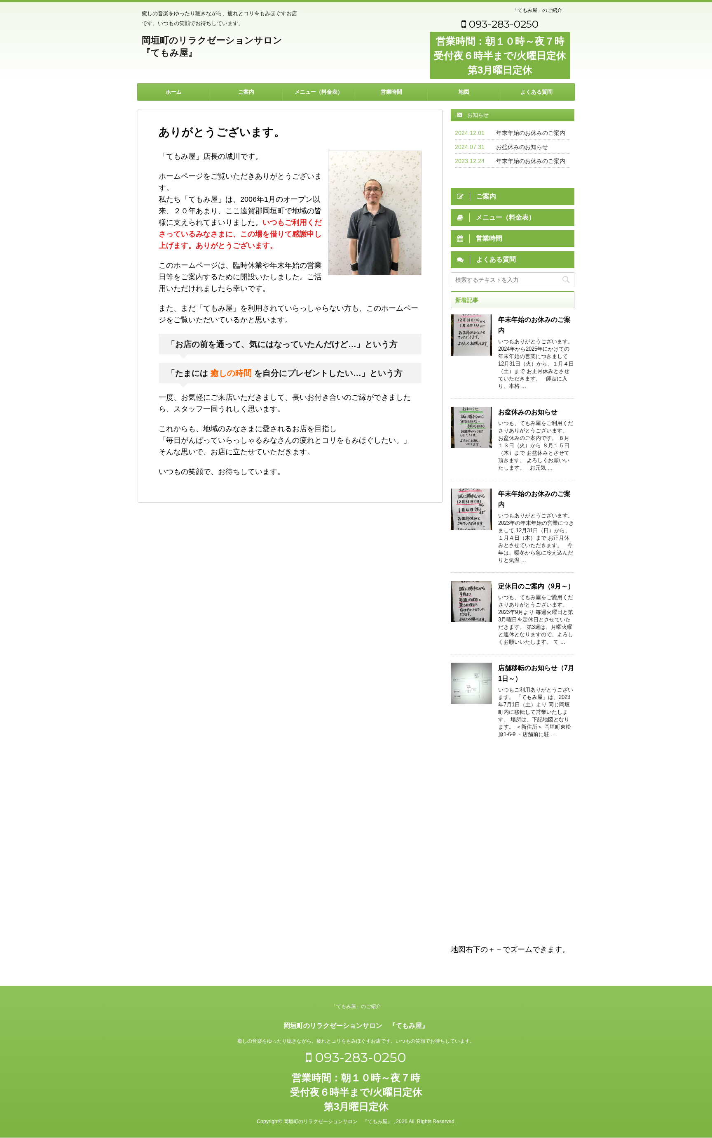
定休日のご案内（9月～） (536, 586)
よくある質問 (536, 92)
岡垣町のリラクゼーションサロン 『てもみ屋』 (356, 1025)
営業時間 (391, 92)
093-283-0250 (502, 24)
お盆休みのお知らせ (522, 147)
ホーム (174, 92)
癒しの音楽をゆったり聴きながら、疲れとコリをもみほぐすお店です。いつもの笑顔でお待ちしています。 (356, 1041)
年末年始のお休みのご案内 (530, 133)
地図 (464, 92)
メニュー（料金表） (319, 92)
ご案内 (246, 92)
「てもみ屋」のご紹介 (537, 10)
